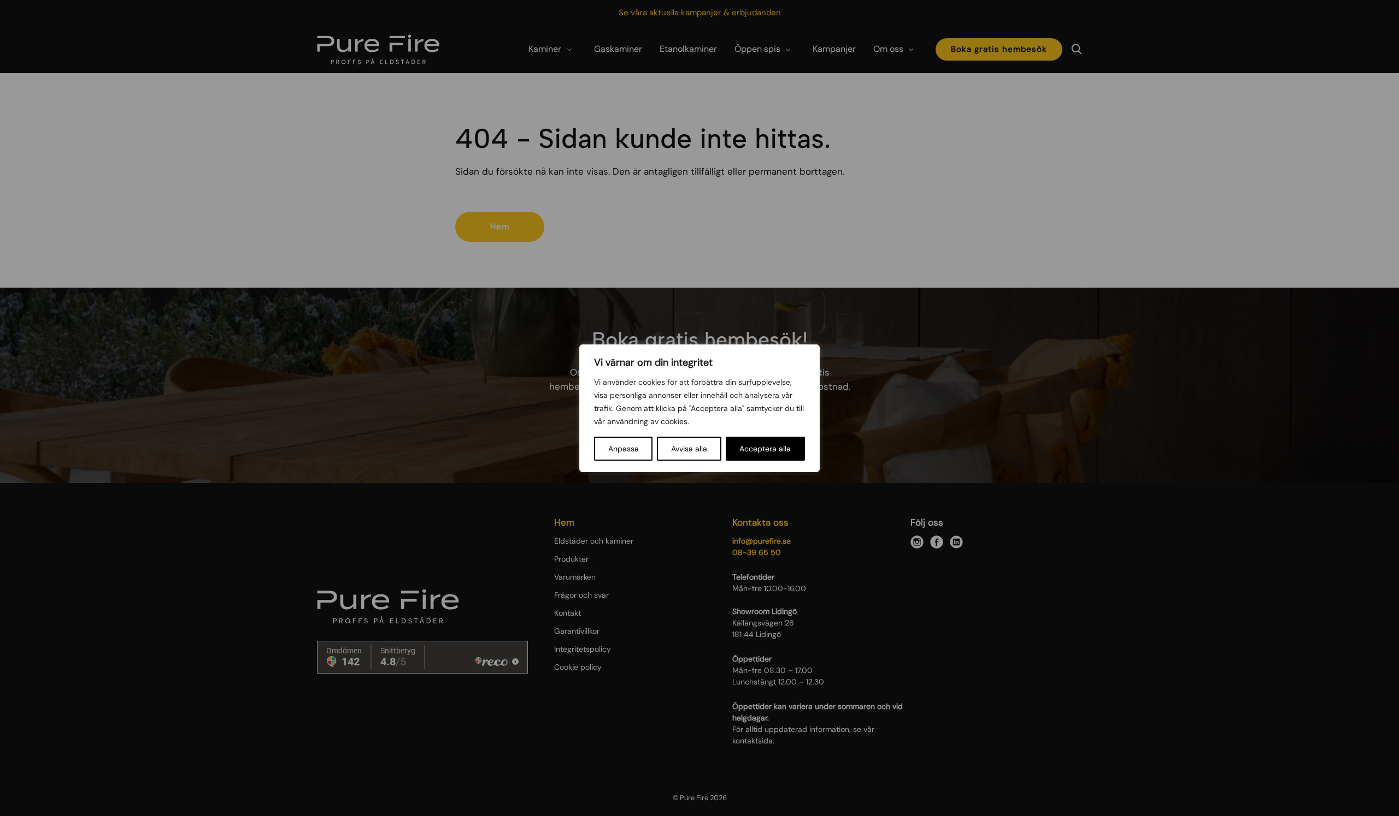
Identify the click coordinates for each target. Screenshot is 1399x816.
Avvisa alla (689, 449)
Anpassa (623, 449)
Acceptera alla (765, 449)
